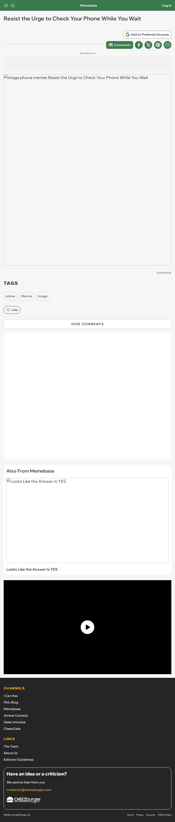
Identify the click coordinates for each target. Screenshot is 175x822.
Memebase (88, 5)
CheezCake (12, 729)
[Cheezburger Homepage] (87, 801)
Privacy (140, 814)
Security (150, 814)
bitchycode (165, 272)
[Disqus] (87, 398)
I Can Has (11, 696)
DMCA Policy (164, 814)
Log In (166, 5)
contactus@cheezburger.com (29, 790)
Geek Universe (15, 722)
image (42, 296)
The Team (11, 746)
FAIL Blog (11, 702)
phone (10, 296)
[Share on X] (148, 45)
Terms (130, 814)
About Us (11, 753)
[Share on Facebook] (139, 45)
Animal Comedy (16, 715)
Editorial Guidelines (18, 760)
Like (15, 310)
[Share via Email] (167, 45)
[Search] (12, 5)
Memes (26, 296)
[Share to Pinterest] (158, 45)
